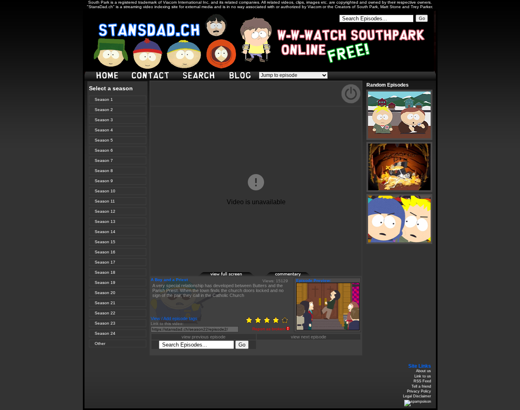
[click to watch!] (399, 115)
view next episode (308, 336)
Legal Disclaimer (417, 396)
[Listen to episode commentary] (293, 275)
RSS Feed (422, 381)
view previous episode (203, 336)
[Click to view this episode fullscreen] (226, 275)
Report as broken (268, 329)
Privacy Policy (419, 391)
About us (423, 371)
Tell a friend (421, 386)
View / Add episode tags (174, 318)
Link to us (422, 376)
